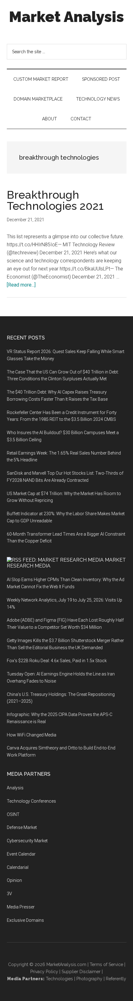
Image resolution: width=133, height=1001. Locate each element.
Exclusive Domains (25, 920)
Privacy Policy (44, 971)
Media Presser (21, 906)
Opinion (14, 880)
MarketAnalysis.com (66, 964)
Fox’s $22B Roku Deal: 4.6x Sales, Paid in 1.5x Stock (57, 660)
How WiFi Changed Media (31, 734)
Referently (116, 978)
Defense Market (22, 827)
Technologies (59, 978)
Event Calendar (21, 854)
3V (9, 893)
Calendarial (17, 867)
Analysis (15, 787)
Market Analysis (66, 16)
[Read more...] (21, 285)
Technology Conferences (31, 801)
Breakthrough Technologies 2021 (55, 200)
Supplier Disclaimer (81, 971)
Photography (89, 978)
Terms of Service (106, 964)
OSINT (13, 814)
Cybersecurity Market (27, 840)
